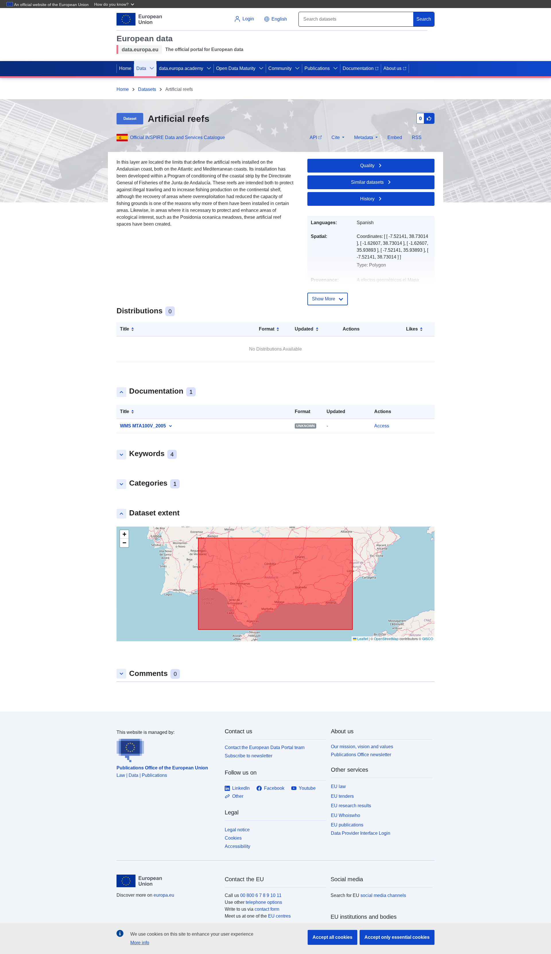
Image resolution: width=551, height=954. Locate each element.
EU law (338, 786)
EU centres (279, 916)
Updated (304, 329)
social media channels (383, 895)
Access (381, 425)
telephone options (264, 902)
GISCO (427, 638)
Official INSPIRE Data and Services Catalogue (177, 137)
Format (266, 329)
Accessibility (237, 846)
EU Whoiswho (345, 815)
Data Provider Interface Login (360, 833)
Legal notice (237, 829)
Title (124, 329)
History (367, 198)
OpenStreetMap (386, 638)
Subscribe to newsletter (248, 755)
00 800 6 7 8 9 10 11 (261, 895)
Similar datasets (367, 182)
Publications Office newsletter (361, 754)
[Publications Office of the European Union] (167, 749)
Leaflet (362, 638)
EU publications (347, 824)
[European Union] (167, 881)
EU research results (351, 805)
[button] (114, 4)
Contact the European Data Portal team (264, 747)
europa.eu (164, 895)
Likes (412, 329)
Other (237, 796)
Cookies (233, 838)
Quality (367, 165)
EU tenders (342, 796)
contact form (267, 909)
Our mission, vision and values (362, 746)
